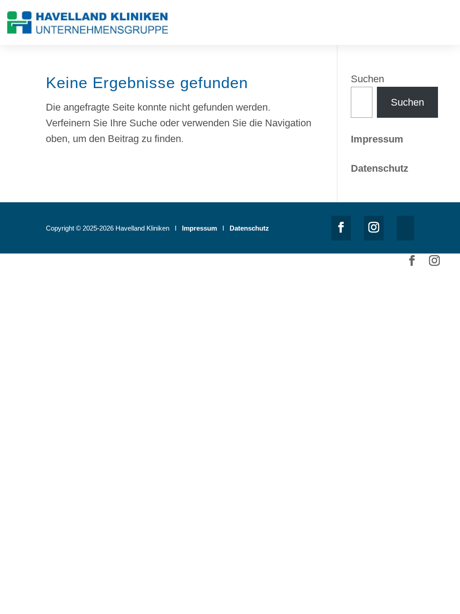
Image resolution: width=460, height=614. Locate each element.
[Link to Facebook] (341, 228)
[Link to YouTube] (405, 228)
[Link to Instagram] (374, 228)
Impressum (377, 139)
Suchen (367, 79)
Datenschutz (249, 228)
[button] (447, 24)
